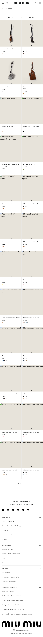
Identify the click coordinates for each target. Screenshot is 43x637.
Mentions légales (8, 591)
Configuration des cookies (11, 605)
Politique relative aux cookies (12, 600)
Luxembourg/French (23, 630)
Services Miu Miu (7, 549)
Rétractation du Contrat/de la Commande (17, 614)
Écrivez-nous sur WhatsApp (11, 526)
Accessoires (24, 501)
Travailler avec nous (9, 581)
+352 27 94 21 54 (8, 521)
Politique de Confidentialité (11, 596)
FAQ (3, 558)
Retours (4, 563)
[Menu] (3, 3)
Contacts (5, 530)
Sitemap (5, 539)
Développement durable (10, 577)
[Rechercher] (7, 3)
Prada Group (6, 572)
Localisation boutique (9, 535)
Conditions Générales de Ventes (13, 609)
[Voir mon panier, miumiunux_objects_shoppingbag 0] (40, 3)
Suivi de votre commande (11, 554)
